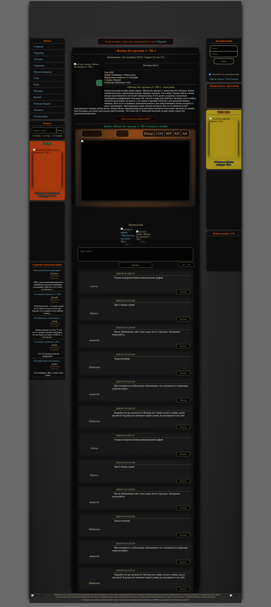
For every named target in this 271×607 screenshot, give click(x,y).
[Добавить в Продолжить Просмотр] (119, 133)
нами (156, 599)
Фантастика (130, 75)
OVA (36, 78)
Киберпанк (117, 75)
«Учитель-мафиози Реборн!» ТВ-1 (224, 163)
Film (36, 84)
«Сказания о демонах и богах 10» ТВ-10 (47, 342)
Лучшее (38, 59)
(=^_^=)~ (187, 264)
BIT (169, 133)
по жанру (36, 136)
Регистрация (232, 79)
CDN (159, 133)
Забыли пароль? (217, 79)
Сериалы (39, 65)
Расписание (41, 116)
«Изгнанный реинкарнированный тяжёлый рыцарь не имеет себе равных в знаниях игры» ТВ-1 (47, 270)
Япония (38, 90)
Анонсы (38, 109)
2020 (111, 72)
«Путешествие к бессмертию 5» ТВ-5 (47, 318)
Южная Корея (42, 103)
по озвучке (57, 136)
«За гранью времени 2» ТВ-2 (48, 294)
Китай (37, 97)
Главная (38, 46)
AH (184, 133)
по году (46, 136)
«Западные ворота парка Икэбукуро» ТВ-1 (47, 194)
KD (177, 133)
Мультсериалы (42, 71)
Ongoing (38, 52)
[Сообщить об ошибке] (125, 133)
